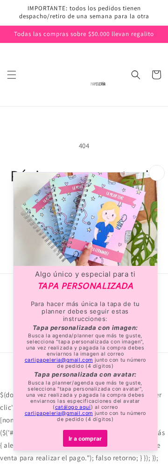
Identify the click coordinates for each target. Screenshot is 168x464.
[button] (11, 74)
